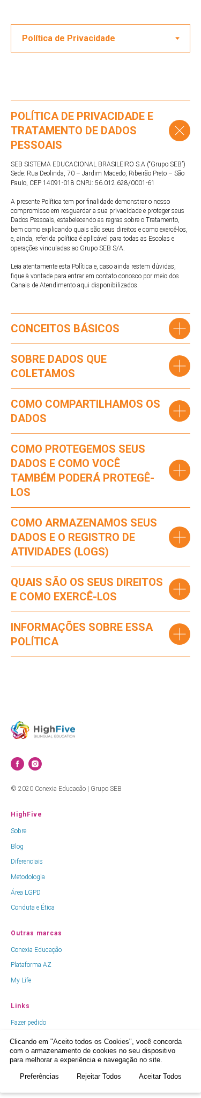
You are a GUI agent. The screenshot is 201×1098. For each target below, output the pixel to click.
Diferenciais (27, 861)
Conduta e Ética (33, 907)
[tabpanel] (100, 383)
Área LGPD (26, 892)
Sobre (18, 831)
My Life (21, 980)
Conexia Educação (36, 950)
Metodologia (28, 877)
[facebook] (17, 764)
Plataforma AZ (31, 965)
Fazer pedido (28, 1022)
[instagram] (35, 764)
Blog (17, 846)
